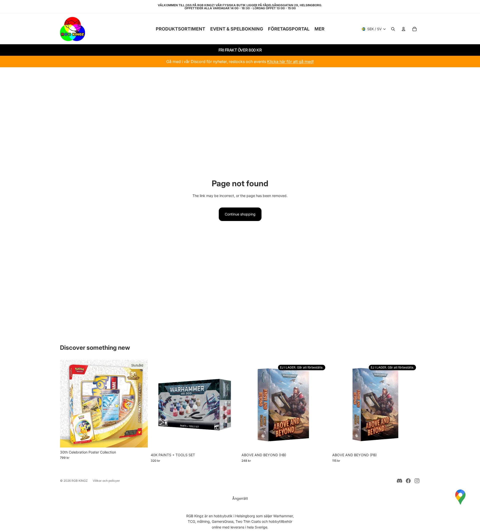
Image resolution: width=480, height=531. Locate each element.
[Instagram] (417, 481)
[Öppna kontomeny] (403, 29)
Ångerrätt (240, 498)
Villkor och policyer (106, 480)
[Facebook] (408, 481)
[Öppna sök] (393, 29)
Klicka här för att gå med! (290, 61)
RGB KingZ (80, 480)
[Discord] (399, 481)
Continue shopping (240, 214)
